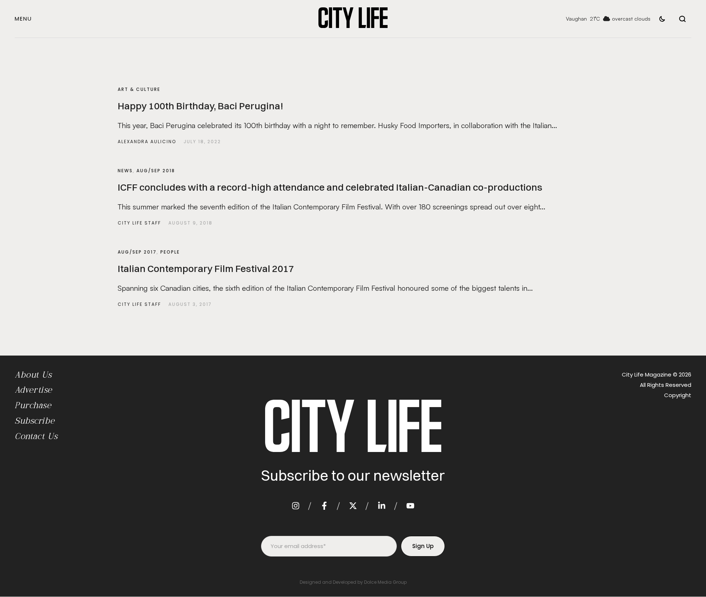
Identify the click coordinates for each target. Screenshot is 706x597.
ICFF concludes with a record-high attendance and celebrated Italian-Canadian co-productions (330, 187)
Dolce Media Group (385, 582)
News (125, 170)
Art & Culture (139, 89)
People (170, 252)
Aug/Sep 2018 (155, 170)
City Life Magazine (646, 374)
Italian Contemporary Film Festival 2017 (206, 269)
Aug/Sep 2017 (137, 252)
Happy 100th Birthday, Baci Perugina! (200, 106)
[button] (23, 18)
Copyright (677, 395)
